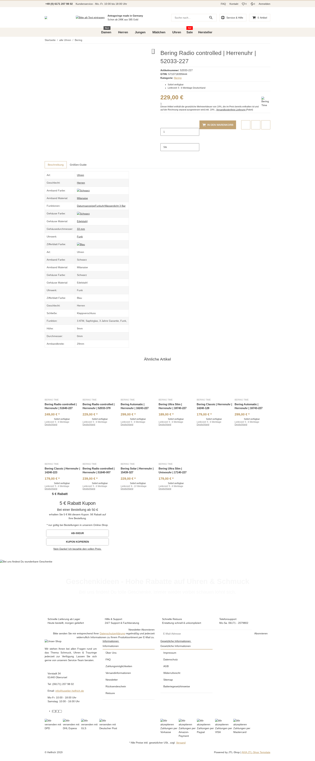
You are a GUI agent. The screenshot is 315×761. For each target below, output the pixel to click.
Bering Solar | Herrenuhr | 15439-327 (137, 470)
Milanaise (82, 198)
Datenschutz (170, 659)
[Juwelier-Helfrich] (46, 17)
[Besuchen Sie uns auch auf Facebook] (53, 711)
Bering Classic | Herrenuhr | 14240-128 (214, 406)
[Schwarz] (83, 190)
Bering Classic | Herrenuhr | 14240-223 (62, 470)
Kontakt (234, 3)
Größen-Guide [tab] (78, 164)
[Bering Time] (265, 102)
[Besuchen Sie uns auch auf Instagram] (60, 711)
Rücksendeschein (116, 686)
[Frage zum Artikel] (265, 124)
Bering (178, 77)
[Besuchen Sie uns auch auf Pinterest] (57, 711)
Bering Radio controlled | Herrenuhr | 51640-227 (61, 406)
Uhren (80, 175)
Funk (80, 236)
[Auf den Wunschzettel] (255, 124)
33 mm (81, 228)
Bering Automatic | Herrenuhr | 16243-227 (135, 406)
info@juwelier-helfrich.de (69, 690)
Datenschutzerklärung (112, 633)
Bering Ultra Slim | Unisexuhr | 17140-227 (172, 470)
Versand (181, 742)
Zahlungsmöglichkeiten (119, 666)
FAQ (223, 3)
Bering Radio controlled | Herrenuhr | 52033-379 (98, 406)
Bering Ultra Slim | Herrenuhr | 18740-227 (172, 406)
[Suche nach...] (212, 17)
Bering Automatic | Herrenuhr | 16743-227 (248, 406)
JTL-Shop (234, 752)
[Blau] (81, 244)
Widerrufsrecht (171, 672)
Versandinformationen (118, 672)
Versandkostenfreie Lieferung (231, 109)
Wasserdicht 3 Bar (115, 205)
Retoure (110, 693)
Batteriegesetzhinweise (176, 686)
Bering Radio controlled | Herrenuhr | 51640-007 (98, 470)
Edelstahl (82, 221)
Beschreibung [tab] (56, 164)
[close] (153, 51)
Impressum (169, 652)
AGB (166, 666)
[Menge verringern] (163, 124)
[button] (244, 4)
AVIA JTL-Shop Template (256, 752)
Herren (81, 182)
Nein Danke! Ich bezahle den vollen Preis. (77, 548)
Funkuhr (100, 205)
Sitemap (168, 679)
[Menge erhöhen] (163, 139)
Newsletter (112, 679)
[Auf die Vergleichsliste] (245, 124)
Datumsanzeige (86, 205)
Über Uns (111, 652)
